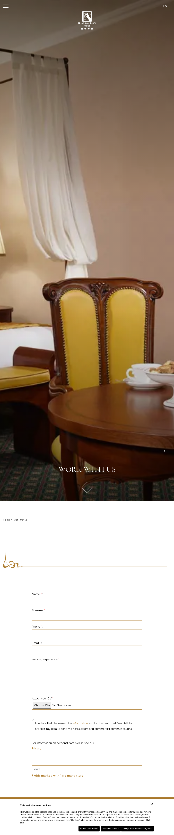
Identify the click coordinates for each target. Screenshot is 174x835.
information (80, 723)
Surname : (39, 610)
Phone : (37, 626)
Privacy (36, 748)
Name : (37, 594)
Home (6, 519)
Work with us (20, 519)
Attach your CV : (43, 698)
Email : (37, 643)
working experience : (46, 659)
